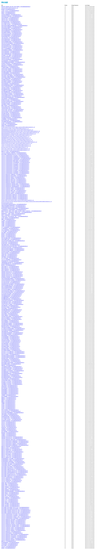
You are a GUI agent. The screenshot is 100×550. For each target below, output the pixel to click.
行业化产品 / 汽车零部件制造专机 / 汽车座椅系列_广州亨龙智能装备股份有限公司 (14, 515)
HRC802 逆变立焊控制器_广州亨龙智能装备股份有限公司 (11, 411)
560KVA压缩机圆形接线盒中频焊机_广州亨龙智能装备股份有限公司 (12, 85)
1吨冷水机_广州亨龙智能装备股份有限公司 (8, 422)
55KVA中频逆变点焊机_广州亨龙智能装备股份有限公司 (10, 312)
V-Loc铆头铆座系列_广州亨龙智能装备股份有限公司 (10, 228)
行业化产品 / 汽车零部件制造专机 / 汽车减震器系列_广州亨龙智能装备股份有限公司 (15, 156)
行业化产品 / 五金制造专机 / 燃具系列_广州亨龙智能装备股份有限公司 (13, 193)
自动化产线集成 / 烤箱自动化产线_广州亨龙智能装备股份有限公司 (12, 476)
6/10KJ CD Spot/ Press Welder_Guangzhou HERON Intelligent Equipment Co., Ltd (15, 128)
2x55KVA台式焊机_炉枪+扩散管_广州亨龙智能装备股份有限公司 (12, 110)
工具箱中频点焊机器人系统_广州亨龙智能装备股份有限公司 (11, 108)
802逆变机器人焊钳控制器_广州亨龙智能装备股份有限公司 (11, 277)
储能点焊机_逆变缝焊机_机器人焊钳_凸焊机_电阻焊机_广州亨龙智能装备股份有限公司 (15, 6)
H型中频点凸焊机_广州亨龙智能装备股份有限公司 (9, 242)
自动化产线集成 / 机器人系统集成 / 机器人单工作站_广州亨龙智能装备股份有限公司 (15, 507)
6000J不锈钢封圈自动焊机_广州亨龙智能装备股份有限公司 (11, 91)
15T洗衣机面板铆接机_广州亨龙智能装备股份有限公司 (10, 336)
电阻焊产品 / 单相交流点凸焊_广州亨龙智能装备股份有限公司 (11, 453)
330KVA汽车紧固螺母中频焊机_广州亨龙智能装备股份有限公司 (11, 41)
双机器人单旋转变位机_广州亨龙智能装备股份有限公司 (10, 270)
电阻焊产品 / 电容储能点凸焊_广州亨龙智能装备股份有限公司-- (11, 449)
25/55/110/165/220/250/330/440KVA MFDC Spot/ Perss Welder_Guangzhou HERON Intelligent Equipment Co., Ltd (20, 132)
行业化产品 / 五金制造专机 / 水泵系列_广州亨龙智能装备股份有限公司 (13, 527)
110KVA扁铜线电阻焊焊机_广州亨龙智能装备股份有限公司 (11, 296)
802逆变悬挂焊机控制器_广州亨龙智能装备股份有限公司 (10, 21)
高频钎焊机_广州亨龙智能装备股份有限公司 (8, 365)
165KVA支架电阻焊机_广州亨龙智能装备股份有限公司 (10, 83)
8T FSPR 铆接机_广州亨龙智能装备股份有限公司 (9, 231)
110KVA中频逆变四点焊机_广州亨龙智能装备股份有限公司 (11, 311)
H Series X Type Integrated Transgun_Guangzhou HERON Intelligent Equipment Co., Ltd (16, 144)
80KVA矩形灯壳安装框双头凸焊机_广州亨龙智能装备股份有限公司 (12, 101)
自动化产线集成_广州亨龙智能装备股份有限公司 (9, 545)
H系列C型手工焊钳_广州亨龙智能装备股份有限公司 (10, 20)
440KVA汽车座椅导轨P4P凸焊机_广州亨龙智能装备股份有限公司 (12, 288)
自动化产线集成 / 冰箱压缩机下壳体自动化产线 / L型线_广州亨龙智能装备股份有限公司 (15, 511)
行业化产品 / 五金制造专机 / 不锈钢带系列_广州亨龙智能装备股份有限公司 (13, 152)
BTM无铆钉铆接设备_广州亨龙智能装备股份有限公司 (10, 542)
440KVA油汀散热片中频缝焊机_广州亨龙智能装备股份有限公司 (11, 70)
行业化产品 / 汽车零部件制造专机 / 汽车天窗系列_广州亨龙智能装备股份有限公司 (14, 170)
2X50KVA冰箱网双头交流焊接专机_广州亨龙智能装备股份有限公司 (12, 94)
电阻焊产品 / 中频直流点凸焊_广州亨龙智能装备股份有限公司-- (11, 450)
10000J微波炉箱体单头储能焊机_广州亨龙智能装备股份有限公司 (12, 324)
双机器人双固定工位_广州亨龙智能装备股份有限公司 (10, 267)
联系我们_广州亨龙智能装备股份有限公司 (8, 13)
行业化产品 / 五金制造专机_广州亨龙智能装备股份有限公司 (11, 481)
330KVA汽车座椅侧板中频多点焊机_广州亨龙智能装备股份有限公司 (12, 285)
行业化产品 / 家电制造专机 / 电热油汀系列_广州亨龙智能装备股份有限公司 (13, 179)
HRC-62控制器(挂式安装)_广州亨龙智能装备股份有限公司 (11, 22)
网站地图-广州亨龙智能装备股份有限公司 (8, 9)
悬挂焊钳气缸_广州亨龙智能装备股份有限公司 (9, 427)
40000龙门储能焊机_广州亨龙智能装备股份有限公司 (10, 315)
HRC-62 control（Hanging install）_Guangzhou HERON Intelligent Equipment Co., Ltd (15, 148)
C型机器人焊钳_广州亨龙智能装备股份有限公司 (9, 254)
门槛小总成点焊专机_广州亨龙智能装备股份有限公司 (10, 37)
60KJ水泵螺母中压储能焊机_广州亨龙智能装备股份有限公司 (11, 350)
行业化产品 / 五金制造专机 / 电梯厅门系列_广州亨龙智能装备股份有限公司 (13, 190)
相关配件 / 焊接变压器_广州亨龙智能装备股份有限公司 (10, 489)
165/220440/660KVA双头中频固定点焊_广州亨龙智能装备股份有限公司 (13, 290)
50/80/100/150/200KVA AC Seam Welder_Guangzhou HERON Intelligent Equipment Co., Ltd (16, 135)
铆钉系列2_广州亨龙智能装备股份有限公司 (8, 235)
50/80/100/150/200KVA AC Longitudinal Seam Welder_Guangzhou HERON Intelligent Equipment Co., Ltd (18, 133)
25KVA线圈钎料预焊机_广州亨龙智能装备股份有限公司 (10, 297)
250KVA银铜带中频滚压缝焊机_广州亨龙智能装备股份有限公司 (11, 121)
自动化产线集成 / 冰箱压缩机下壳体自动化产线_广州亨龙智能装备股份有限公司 (14, 470)
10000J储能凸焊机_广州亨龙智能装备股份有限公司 (9, 305)
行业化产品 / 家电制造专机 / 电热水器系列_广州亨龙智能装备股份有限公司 (13, 519)
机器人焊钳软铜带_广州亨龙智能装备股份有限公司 (9, 431)
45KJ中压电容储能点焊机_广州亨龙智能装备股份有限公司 (11, 361)
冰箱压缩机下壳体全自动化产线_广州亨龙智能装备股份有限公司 (12, 271)
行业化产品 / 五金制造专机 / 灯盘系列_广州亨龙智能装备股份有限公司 (13, 189)
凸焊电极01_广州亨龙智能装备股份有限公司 (8, 434)
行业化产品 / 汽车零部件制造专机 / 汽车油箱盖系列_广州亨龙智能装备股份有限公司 (15, 171)
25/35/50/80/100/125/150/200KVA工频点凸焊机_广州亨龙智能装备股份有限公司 (14, 246)
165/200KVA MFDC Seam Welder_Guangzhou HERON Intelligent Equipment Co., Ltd (15, 136)
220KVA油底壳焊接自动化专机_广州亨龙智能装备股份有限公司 (11, 45)
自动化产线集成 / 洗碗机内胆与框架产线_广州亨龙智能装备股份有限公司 (13, 469)
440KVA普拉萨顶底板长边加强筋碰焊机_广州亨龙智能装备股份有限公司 (13, 357)
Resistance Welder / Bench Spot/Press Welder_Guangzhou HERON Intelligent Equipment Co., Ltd (17, 200)
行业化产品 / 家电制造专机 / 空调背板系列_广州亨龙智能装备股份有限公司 (13, 182)
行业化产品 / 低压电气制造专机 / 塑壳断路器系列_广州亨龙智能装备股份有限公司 (14, 442)
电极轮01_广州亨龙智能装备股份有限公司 (8, 400)
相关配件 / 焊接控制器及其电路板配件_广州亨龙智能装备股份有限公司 (13, 491)
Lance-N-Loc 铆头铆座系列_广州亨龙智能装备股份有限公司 (11, 259)
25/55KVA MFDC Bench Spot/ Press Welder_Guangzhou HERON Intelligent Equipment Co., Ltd (17, 140)
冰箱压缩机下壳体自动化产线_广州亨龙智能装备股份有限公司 (11, 273)
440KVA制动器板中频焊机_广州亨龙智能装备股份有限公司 (11, 28)
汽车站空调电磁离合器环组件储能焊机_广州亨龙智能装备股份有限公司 (13, 62)
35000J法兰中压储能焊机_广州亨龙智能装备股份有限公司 (11, 317)
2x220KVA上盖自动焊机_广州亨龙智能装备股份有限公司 (10, 342)
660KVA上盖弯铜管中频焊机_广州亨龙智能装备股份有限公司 (11, 78)
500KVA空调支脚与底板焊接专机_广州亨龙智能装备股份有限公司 (12, 74)
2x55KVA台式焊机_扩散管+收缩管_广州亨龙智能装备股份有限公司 (12, 109)
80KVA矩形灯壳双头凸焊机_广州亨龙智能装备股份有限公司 (11, 102)
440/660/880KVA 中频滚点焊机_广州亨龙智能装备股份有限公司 (11, 16)
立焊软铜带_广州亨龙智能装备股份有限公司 (8, 428)
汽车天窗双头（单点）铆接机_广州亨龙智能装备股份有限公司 (11, 55)
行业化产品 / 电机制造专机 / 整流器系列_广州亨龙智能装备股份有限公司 (13, 539)
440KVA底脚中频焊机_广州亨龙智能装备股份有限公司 (10, 343)
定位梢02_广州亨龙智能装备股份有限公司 (8, 405)
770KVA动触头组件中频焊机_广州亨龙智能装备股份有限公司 (11, 366)
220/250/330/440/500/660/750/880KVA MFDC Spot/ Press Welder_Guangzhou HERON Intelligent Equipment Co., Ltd (20, 131)
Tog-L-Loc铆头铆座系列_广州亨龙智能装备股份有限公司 (10, 227)
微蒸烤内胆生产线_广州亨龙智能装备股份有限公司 (9, 66)
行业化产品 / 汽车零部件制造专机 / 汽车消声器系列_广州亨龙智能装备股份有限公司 (15, 518)
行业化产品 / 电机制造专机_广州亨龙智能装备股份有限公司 (11, 531)
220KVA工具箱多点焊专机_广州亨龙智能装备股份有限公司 (11, 106)
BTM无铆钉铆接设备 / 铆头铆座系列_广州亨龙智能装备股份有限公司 (12, 461)
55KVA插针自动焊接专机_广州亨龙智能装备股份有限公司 (10, 114)
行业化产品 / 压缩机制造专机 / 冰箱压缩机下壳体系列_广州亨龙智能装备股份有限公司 (15, 526)
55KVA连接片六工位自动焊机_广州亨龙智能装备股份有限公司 (11, 381)
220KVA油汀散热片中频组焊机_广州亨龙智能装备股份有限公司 (11, 68)
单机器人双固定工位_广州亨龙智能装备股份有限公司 (10, 266)
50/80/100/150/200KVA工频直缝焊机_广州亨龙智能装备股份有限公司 (12, 248)
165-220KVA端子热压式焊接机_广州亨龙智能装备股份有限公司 (11, 293)
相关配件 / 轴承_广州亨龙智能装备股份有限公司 (9, 495)
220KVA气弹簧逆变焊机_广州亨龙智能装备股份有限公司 (10, 51)
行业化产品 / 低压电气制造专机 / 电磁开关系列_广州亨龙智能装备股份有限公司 (14, 196)
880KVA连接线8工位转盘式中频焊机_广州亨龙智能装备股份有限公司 (12, 362)
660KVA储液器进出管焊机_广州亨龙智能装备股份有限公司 (11, 89)
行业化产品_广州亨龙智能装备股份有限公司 (8, 546)
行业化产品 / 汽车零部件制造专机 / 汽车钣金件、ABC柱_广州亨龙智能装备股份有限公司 (16, 516)
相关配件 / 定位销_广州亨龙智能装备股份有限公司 (9, 485)
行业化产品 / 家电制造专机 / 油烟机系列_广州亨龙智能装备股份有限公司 (13, 178)
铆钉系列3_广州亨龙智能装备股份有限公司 (8, 236)
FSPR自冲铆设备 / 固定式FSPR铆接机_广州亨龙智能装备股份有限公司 (13, 462)
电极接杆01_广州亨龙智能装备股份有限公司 (8, 397)
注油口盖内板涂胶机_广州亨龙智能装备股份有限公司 (10, 60)
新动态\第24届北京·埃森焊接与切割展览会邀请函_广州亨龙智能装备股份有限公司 (15, 208)
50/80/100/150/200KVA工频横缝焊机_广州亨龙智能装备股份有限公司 (12, 250)
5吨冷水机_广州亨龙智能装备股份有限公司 (8, 424)
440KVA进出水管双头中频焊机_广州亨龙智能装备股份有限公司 (11, 316)
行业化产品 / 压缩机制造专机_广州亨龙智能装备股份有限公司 (11, 480)
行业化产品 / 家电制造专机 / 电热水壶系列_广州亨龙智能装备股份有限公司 (13, 181)
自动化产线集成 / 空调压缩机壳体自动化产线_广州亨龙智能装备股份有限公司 (14, 154)
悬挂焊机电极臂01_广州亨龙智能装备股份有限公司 (9, 389)
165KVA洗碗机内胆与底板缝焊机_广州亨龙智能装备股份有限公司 (12, 332)
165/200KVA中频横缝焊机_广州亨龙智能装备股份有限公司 (11, 14)
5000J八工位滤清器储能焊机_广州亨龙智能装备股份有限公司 (11, 48)
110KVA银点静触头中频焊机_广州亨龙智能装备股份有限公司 (11, 380)
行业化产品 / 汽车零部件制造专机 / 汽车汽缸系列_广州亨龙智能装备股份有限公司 (14, 155)
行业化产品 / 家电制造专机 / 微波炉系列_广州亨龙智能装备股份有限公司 (13, 520)
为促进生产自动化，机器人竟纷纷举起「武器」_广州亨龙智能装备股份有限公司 (14, 216)
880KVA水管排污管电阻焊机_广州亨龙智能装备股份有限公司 (11, 319)
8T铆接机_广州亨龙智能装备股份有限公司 (8, 221)
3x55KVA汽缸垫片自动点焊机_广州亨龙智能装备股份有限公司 (11, 33)
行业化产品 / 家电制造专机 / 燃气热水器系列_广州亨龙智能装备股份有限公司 (14, 175)
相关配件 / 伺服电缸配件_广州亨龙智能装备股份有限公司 (10, 497)
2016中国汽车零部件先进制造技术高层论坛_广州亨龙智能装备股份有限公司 (14, 204)
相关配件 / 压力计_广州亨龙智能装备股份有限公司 (9, 500)
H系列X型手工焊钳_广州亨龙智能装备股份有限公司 (10, 18)
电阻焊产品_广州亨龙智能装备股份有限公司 (8, 541)
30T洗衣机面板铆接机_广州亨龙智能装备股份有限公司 (10, 338)
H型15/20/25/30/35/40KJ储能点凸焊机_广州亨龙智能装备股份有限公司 (13, 240)
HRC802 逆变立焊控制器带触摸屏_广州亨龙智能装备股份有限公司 (12, 412)
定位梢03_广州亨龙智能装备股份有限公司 (8, 407)
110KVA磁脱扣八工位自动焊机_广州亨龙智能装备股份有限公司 (11, 384)
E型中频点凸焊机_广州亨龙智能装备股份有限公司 (9, 243)
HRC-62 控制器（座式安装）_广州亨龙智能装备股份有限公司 (11, 24)
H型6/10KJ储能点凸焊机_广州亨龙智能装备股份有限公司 (10, 239)
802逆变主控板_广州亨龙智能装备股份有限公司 (9, 124)
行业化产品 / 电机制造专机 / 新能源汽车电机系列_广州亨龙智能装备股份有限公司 (14, 534)
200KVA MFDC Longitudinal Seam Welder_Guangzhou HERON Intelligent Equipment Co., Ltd (16, 139)
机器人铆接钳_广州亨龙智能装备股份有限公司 (9, 232)
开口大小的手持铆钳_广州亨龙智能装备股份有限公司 (10, 258)
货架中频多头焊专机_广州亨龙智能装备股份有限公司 (10, 358)
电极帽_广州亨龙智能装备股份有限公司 (7, 219)
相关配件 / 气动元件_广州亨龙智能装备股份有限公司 (10, 496)
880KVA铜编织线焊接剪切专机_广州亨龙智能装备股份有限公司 (11, 377)
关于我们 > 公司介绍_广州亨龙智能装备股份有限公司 (10, 10)
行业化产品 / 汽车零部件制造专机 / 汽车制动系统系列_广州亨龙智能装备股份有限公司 (15, 159)
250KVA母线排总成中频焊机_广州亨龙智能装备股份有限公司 (11, 294)
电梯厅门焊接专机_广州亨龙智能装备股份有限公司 (9, 105)
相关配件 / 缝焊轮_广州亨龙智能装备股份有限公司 (9, 488)
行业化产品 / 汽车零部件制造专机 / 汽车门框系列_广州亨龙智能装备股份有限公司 (14, 514)
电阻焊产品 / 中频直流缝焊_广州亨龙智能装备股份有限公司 (11, 446)
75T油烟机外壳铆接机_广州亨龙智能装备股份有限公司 (10, 67)
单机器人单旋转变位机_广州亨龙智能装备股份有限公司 (10, 269)
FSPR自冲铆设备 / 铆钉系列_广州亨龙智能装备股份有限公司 (11, 465)
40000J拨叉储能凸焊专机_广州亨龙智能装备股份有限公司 (11, 36)
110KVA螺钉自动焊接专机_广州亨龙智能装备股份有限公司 (11, 79)
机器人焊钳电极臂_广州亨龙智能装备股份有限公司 (9, 396)
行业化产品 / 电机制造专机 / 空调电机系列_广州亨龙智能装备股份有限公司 (13, 174)
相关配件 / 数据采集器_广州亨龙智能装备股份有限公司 (10, 503)
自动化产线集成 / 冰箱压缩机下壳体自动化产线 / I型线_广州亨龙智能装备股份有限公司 (15, 512)
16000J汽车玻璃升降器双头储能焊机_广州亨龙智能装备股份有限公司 (12, 278)
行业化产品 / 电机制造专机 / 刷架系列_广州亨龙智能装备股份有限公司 (13, 538)
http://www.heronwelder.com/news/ (7, 202)
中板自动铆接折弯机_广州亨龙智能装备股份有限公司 (10, 331)
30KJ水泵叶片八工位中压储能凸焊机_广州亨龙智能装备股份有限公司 (12, 351)
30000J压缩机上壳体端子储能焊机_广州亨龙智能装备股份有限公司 (12, 75)
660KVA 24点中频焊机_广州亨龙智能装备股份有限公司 (10, 354)
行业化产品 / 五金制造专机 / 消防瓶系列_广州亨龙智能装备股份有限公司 (13, 530)
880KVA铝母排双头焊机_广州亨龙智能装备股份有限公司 (10, 120)
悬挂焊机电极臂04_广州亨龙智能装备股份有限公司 (9, 393)
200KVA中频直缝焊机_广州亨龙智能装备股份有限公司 (10, 17)
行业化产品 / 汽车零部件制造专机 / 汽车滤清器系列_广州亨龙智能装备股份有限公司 (15, 167)
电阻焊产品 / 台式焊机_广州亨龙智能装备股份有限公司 (10, 151)
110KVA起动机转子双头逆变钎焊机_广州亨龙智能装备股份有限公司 (12, 300)
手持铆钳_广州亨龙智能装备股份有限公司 (8, 224)
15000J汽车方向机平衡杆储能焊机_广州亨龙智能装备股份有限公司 (12, 43)
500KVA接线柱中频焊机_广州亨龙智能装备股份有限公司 (10, 346)
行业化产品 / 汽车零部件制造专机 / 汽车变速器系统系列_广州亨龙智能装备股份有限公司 (16, 158)
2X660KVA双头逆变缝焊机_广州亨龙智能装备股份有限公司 (11, 44)
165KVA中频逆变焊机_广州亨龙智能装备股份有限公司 (10, 378)
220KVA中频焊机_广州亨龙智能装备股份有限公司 (9, 313)
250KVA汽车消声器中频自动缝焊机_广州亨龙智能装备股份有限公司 (12, 292)
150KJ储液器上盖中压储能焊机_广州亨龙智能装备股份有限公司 (12, 90)
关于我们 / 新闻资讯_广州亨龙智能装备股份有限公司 (10, 217)
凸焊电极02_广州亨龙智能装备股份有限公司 (8, 435)
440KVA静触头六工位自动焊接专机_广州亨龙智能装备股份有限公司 (12, 370)
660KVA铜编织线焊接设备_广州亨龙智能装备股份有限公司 (11, 376)
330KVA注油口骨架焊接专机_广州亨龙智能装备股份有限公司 (11, 56)
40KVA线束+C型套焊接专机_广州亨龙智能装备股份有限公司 (11, 63)
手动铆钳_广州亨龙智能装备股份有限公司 (8, 223)
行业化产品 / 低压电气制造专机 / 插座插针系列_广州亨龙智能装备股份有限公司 (14, 194)
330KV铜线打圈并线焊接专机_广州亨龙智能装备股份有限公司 (11, 309)
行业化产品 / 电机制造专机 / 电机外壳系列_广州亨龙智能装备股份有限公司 (13, 439)
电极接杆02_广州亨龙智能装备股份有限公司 (8, 399)
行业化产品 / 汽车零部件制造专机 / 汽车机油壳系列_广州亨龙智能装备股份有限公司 (15, 166)
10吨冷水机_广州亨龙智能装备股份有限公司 (8, 426)
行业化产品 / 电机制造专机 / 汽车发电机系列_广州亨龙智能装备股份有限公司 (14, 537)
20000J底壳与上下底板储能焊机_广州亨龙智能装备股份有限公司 (12, 64)
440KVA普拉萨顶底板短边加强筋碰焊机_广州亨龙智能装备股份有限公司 (13, 355)
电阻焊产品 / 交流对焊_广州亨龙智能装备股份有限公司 (10, 447)
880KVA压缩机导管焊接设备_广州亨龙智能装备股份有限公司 (11, 82)
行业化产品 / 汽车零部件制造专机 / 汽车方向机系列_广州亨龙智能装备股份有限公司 (15, 163)
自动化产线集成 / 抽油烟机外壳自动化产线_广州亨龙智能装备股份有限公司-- (14, 474)
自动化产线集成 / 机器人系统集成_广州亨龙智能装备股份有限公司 (12, 466)
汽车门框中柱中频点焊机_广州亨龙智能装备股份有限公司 (10, 281)
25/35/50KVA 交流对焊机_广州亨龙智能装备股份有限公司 (10, 251)
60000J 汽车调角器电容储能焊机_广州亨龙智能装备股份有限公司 (12, 286)
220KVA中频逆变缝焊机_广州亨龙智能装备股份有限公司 (10, 359)
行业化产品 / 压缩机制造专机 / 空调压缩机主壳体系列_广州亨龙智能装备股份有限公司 (15, 185)
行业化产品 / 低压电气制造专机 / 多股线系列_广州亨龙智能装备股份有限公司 (14, 443)
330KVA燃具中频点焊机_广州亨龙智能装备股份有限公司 (10, 113)
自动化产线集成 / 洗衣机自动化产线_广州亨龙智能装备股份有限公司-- (13, 468)
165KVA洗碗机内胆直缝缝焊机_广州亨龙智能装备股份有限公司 (11, 334)
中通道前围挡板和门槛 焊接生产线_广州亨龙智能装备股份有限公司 (12, 262)
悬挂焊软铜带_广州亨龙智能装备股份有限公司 (9, 430)
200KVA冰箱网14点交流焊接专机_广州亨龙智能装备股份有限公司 (12, 93)
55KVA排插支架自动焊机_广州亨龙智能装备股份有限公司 (10, 116)
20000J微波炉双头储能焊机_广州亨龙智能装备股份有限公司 (11, 327)
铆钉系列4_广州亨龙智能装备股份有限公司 (8, 265)
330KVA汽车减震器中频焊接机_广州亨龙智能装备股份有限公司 (11, 29)
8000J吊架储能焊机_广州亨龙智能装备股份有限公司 (10, 320)
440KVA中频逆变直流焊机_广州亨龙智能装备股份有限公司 (11, 40)
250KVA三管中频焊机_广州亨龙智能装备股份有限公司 (10, 347)
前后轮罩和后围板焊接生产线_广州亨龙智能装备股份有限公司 (11, 263)
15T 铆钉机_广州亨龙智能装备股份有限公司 (8, 220)
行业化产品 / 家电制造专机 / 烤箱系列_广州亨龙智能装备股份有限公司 (13, 177)
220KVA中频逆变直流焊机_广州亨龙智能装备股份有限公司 (11, 39)
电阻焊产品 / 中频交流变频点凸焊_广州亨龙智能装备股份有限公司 (12, 451)
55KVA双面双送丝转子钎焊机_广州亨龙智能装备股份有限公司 (11, 301)
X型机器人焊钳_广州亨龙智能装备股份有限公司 (9, 255)
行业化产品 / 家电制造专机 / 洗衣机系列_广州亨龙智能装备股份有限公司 (13, 523)
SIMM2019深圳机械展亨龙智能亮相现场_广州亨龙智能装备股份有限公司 (13, 205)
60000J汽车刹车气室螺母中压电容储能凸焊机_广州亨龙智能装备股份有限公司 (14, 25)
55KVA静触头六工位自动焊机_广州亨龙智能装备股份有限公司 (11, 382)
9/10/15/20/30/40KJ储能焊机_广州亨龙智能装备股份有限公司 (11, 289)
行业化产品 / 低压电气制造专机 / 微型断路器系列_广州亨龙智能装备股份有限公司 (14, 445)
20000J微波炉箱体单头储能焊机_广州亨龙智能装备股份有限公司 (12, 323)
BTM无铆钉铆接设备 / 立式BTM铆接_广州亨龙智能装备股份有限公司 (12, 458)
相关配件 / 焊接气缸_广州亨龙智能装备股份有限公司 (10, 493)
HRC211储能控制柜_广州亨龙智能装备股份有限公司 (10, 415)
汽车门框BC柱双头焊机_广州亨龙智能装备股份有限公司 (10, 282)
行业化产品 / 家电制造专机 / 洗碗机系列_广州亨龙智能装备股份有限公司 (13, 522)
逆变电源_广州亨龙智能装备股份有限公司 (8, 125)
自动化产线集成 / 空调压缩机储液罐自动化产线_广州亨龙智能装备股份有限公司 (14, 472)
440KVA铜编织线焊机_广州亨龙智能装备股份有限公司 (10, 374)
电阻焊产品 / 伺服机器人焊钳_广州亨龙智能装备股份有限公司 (11, 457)
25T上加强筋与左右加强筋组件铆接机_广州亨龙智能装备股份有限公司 (13, 328)
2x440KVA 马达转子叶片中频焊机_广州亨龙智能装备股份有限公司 (12, 304)
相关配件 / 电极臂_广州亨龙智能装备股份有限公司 (9, 484)
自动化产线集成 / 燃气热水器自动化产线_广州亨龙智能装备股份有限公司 (13, 473)
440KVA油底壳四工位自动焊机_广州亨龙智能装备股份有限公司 (11, 47)
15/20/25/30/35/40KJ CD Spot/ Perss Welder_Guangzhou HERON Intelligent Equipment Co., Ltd (17, 129)
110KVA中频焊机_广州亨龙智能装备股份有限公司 (9, 308)
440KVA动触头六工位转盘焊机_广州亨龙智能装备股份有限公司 (11, 369)
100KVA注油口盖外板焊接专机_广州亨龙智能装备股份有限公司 (11, 59)
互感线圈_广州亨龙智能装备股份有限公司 (8, 403)
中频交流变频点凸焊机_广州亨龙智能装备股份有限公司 (10, 244)
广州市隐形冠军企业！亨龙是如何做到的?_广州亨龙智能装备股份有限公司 (13, 209)
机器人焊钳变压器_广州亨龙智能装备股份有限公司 (9, 388)
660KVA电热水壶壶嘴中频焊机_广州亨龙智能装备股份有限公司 (11, 71)
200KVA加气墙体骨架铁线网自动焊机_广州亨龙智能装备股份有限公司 (13, 97)
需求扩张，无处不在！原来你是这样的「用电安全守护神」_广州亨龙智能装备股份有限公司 (16, 212)
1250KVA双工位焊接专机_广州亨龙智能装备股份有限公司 (10, 87)
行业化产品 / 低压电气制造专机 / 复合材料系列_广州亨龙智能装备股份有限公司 (14, 198)
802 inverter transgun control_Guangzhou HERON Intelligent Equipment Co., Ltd (14, 147)
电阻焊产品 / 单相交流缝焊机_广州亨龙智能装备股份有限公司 (11, 454)
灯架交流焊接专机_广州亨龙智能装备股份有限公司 (9, 98)
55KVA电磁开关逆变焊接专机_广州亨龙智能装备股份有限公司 (11, 117)
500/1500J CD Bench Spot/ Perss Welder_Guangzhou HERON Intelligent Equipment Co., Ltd (16, 143)
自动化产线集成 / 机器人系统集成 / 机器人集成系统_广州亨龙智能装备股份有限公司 (15, 508)
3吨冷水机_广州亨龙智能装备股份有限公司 (8, 423)
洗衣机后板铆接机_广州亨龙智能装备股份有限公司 (9, 335)
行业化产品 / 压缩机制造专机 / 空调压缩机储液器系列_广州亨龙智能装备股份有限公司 (15, 186)
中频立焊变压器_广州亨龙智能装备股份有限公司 (9, 385)
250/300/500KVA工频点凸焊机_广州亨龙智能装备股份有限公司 (11, 247)
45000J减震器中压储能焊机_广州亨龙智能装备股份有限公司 (11, 32)
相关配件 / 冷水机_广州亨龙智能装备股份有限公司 (9, 499)
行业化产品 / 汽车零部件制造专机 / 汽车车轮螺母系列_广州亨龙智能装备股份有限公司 (15, 162)
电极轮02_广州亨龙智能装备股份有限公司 (8, 401)
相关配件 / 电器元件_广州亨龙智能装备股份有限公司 (10, 492)
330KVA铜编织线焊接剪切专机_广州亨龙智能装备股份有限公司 (11, 373)
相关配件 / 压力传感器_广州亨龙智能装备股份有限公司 (10, 504)
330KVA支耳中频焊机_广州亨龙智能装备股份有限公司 (10, 112)
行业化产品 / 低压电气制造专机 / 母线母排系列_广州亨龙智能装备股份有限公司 (14, 197)
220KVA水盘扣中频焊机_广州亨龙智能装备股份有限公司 (10, 339)
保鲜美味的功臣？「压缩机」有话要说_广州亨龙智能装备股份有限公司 (13, 213)
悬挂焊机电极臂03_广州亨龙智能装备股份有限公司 (9, 392)
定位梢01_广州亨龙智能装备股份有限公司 (8, 404)
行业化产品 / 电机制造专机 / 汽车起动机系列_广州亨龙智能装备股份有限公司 (14, 535)
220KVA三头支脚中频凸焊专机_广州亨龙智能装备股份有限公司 (11, 86)
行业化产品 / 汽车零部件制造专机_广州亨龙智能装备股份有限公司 (12, 477)
